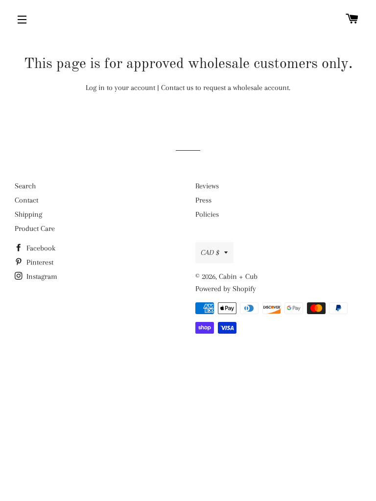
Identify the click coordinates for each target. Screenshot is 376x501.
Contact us (177, 87)
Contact (26, 200)
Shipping (28, 214)
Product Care (35, 228)
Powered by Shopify (225, 288)
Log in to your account (120, 87)
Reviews (207, 186)
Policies (207, 214)
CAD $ (210, 252)
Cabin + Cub (238, 276)
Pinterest (38, 262)
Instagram (40, 276)
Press (203, 200)
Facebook (39, 248)
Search (25, 186)
